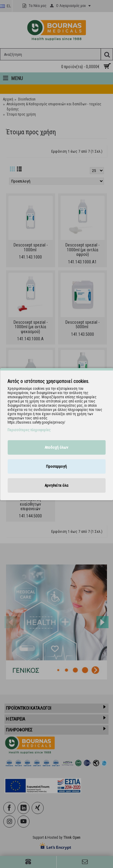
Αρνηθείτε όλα (56, 485)
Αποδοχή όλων (56, 447)
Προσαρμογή (56, 466)
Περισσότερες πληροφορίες (29, 430)
